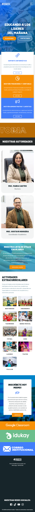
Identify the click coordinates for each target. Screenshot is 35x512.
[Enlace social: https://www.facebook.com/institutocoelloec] (12, 504)
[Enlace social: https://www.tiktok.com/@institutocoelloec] (16, 504)
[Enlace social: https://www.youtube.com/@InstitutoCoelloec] (19, 504)
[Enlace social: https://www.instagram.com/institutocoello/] (23, 504)
